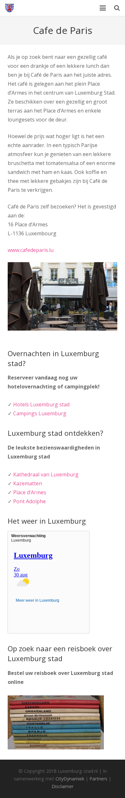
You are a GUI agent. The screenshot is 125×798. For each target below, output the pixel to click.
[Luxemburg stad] (9, 8)
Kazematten (27, 483)
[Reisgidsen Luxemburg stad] (56, 747)
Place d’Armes (29, 492)
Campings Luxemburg (39, 413)
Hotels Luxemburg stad (41, 404)
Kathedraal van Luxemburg (46, 474)
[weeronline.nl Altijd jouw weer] (29, 609)
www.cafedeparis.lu (31, 250)
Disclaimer (62, 786)
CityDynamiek (69, 779)
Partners (98, 779)
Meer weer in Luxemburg (37, 600)
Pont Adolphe (29, 501)
